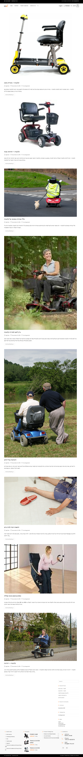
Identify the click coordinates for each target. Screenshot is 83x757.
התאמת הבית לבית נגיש (11, 527)
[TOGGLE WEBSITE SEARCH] (38, 5)
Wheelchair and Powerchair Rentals (51, 738)
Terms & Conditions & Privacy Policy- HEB (13, 746)
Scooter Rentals (47, 736)
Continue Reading (10, 94)
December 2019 (61, 708)
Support (8, 743)
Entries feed (60, 723)
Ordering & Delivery (10, 736)
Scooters (62, 755)
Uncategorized (26, 86)
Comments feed (61, 724)
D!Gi (17, 755)
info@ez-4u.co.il (69, 743)
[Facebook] (63, 748)
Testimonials (9, 741)
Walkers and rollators (74, 755)
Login (60, 6)
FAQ (7, 738)
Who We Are (9, 734)
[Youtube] (67, 748)
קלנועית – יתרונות (10, 663)
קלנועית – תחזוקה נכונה (12, 152)
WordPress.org (61, 726)
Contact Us (14, 1)
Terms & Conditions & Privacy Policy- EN (13, 749)
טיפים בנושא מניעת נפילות (12, 596)
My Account (7, 1)
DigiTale (7, 86)
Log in (59, 721)
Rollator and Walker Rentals (50, 734)
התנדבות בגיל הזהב (10, 460)
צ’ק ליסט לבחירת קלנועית (12, 332)
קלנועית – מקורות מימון (11, 83)
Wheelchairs (67, 755)
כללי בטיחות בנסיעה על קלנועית (14, 219)
